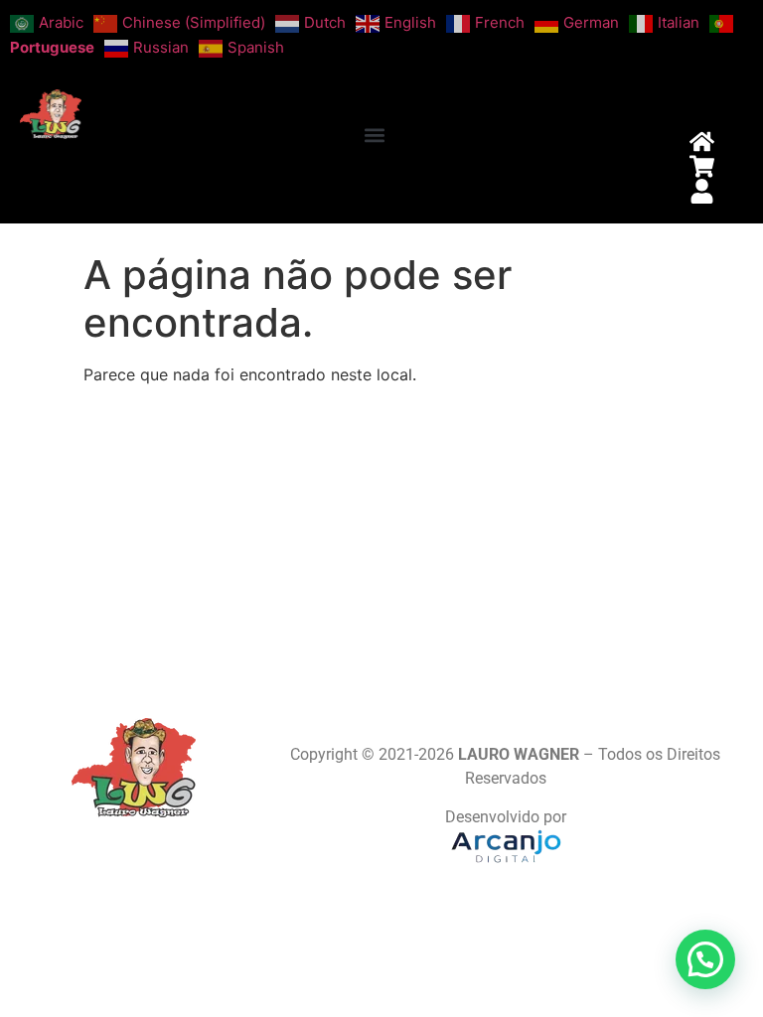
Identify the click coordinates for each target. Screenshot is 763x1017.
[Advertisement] (381, 539)
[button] (374, 135)
